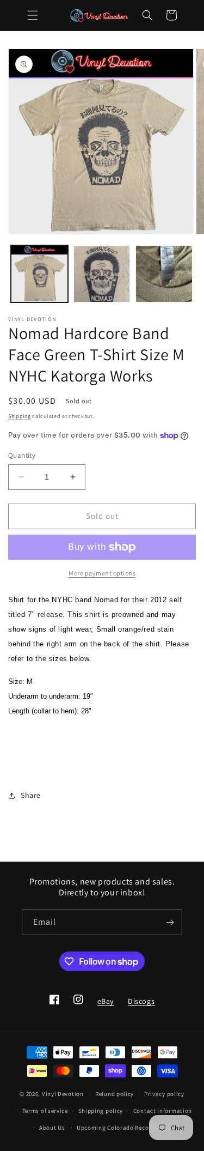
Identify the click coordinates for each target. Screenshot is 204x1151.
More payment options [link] (102, 573)
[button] (33, 15)
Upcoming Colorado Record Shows (126, 1127)
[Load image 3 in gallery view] (164, 273)
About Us (52, 1127)
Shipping (19, 416)
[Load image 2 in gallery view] (102, 273)
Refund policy (114, 1094)
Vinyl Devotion (63, 1094)
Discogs (140, 1004)
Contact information (162, 1110)
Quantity (21, 455)
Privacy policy (164, 1094)
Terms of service (45, 1110)
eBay (105, 1004)
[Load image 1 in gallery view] (39, 273)
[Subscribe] (170, 922)
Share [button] (31, 795)
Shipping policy (100, 1110)
